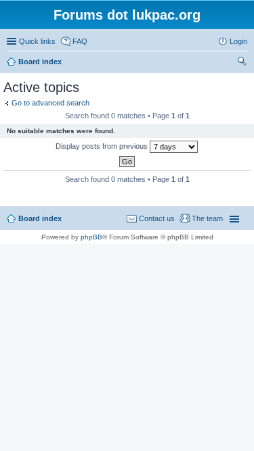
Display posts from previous (103, 146)
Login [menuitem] (238, 41)
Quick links (37, 41)
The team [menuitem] (207, 218)
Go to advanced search (50, 103)
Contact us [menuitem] (157, 218)
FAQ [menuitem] (79, 41)
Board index (40, 218)
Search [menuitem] (241, 62)
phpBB (91, 237)
